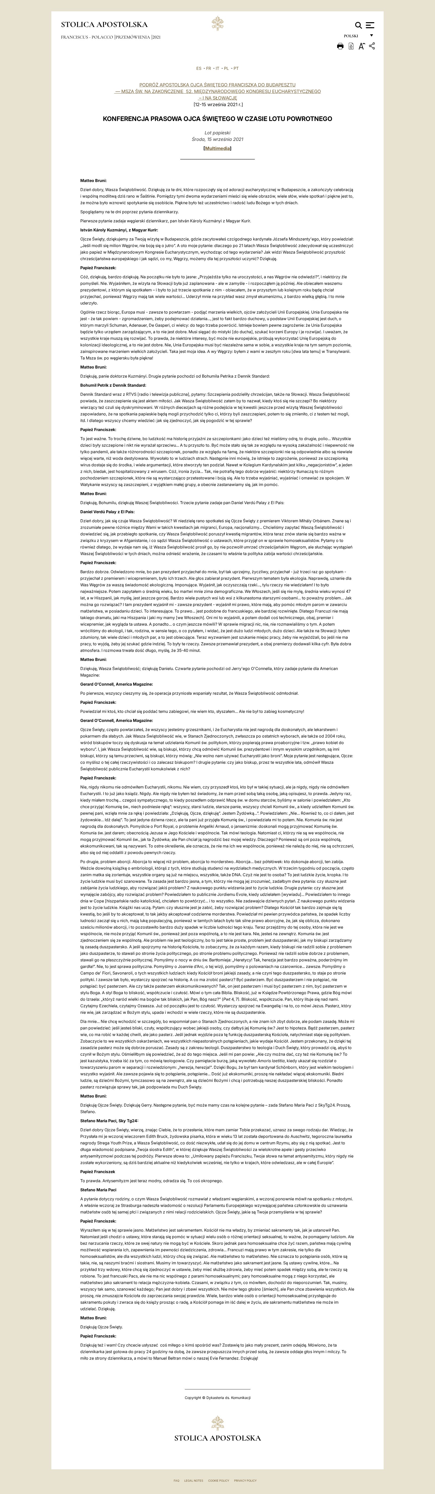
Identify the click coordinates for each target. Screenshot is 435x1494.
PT (236, 68)
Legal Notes (193, 1480)
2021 (157, 37)
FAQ (176, 1480)
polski (355, 37)
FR (208, 68)
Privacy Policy (245, 1480)
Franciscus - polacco (87, 37)
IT (217, 68)
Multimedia (217, 148)
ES (198, 68)
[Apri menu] (369, 25)
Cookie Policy (218, 1480)
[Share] (372, 46)
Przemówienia (133, 37)
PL (226, 68)
